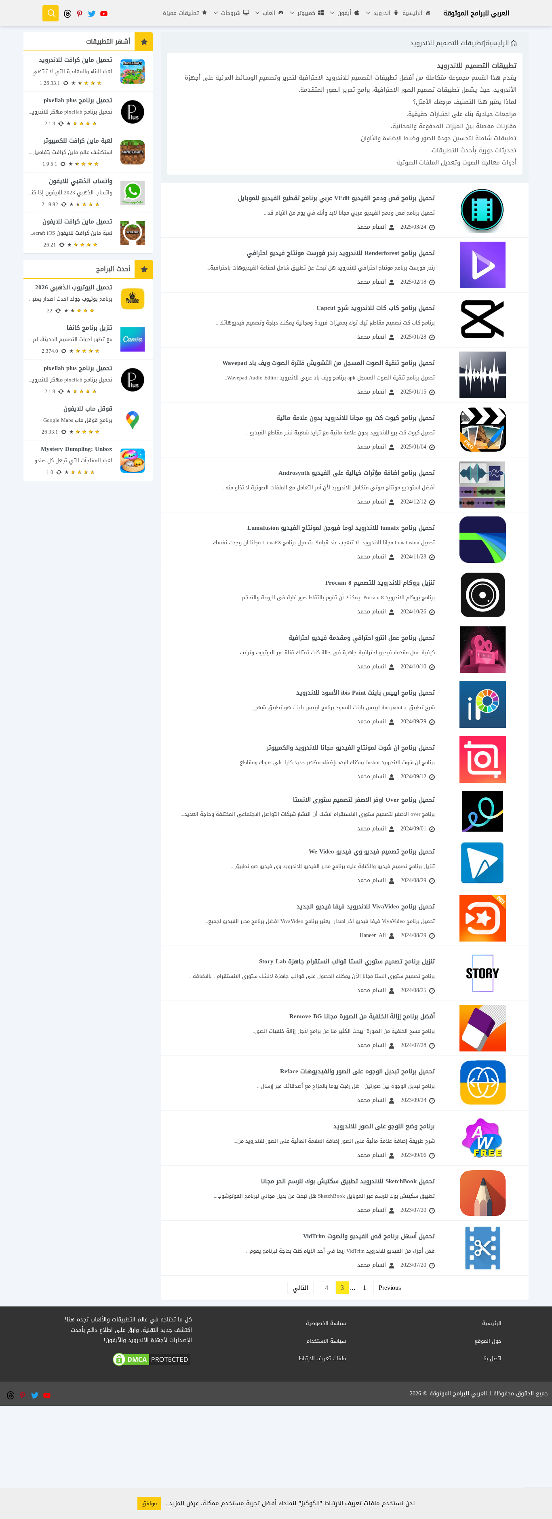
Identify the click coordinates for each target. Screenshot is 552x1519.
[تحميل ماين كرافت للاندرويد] (88, 71)
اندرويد (380, 13)
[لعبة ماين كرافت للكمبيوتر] (88, 152)
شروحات (229, 13)
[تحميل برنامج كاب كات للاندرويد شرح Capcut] (345, 320)
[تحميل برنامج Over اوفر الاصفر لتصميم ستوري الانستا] (345, 811)
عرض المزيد (183, 1503)
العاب (268, 13)
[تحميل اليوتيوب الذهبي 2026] (88, 299)
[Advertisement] (276, 1462)
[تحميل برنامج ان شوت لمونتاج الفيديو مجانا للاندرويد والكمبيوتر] (345, 759)
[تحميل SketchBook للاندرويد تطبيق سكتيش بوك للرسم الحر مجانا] (345, 1193)
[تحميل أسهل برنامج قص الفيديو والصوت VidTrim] (345, 1248)
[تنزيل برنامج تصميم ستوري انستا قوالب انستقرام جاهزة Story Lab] (345, 973)
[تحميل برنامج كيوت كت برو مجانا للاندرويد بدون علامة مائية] (345, 429)
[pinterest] (79, 13)
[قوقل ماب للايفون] (88, 420)
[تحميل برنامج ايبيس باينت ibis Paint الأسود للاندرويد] (345, 704)
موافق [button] (149, 1503)
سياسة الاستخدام (326, 1341)
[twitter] (91, 13)
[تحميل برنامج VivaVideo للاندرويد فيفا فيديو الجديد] (345, 918)
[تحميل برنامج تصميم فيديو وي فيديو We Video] (345, 863)
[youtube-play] (103, 13)
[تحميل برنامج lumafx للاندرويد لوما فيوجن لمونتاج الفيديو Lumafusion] (345, 539)
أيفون (343, 13)
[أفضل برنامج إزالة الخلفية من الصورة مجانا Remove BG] (345, 1028)
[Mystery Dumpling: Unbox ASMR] (88, 460)
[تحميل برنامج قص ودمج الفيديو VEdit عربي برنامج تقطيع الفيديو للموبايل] (345, 210)
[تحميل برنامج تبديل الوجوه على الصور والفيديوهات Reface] (345, 1083)
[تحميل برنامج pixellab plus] (88, 112)
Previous (390, 1287)
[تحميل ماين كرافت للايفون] (88, 233)
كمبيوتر (305, 13)
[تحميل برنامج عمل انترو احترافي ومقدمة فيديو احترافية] (345, 649)
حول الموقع (487, 1341)
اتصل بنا (492, 1358)
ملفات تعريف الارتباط (322, 1358)
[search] (50, 13)
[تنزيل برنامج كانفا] (88, 339)
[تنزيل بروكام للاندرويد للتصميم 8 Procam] (345, 594)
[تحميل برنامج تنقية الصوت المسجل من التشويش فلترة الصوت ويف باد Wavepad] (345, 375)
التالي (300, 1288)
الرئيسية (412, 13)
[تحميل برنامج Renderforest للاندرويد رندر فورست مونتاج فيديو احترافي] (345, 265)
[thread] (67, 13)
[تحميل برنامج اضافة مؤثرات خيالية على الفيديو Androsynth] (345, 484)
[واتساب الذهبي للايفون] (88, 193)
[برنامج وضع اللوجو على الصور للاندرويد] (345, 1138)
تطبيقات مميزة (181, 13)
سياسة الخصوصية (326, 1323)
